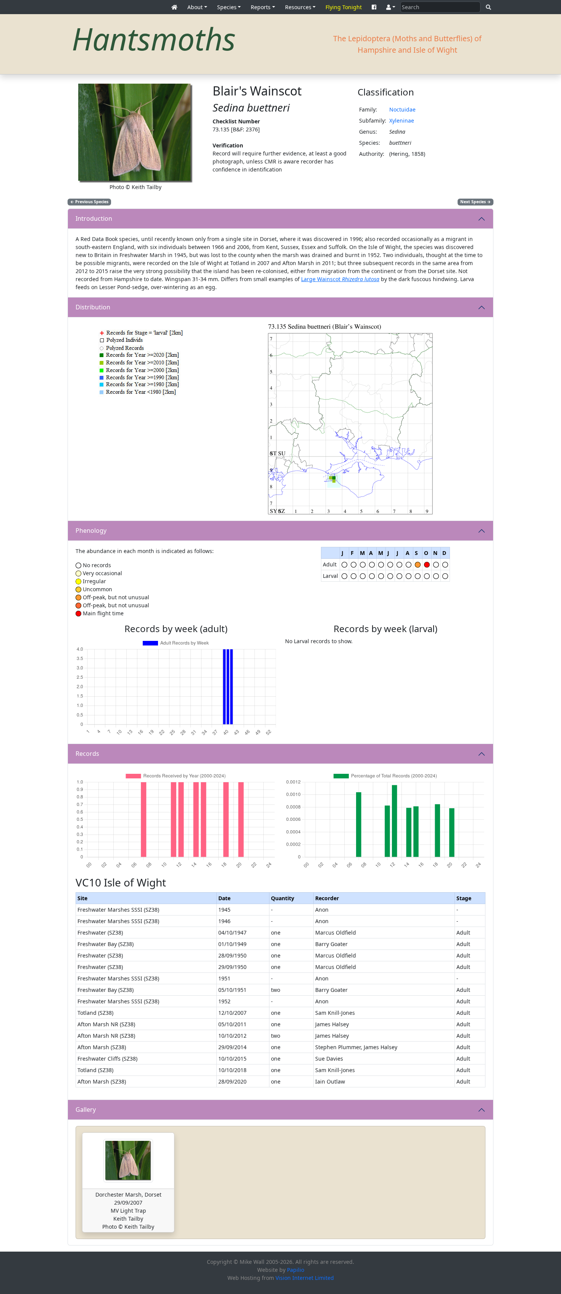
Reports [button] (261, 7)
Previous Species (89, 201)
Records (87, 753)
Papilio (295, 1269)
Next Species (475, 201)
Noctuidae (402, 109)
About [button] (195, 7)
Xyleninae (401, 120)
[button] (390, 7)
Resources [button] (298, 7)
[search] (488, 7)
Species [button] (227, 7)
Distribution (93, 307)
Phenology (91, 530)
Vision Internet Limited (305, 1277)
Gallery (86, 1109)
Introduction (94, 218)
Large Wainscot (340, 279)
